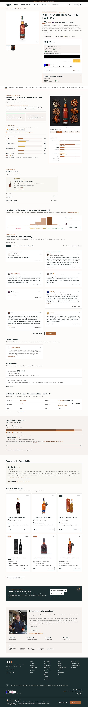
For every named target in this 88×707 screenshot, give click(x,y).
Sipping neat (20, 129)
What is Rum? (47, 663)
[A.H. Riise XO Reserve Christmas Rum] (69, 546)
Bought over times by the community (52, 53)
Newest (80, 245)
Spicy (7, 138)
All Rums (32, 663)
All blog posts (47, 669)
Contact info (73, 667)
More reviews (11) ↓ (38, 333)
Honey (10, 153)
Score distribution (30, 87)
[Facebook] (7, 672)
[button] (22, 27)
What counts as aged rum (23, 481)
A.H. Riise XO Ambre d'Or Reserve (68, 517)
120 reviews (66, 563)
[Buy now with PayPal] (76, 60)
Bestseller (32, 665)
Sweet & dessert (11, 129)
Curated (68, 245)
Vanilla (7, 141)
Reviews (59, 665)
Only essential (63, 702)
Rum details (62, 87)
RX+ (58, 674)
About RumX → (35, 630)
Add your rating (73, 227)
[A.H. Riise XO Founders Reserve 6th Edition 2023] (18, 546)
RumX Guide (81, 87)
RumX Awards (33, 670)
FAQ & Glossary (47, 665)
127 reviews (41, 523)
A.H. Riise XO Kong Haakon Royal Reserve (42, 518)
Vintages (46, 676)
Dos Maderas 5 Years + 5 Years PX (42, 558)
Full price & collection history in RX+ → (53, 441)
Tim (50, 253)
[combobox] (57, 4)
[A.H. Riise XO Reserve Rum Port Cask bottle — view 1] (8, 47)
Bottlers (45, 674)
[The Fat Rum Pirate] (9, 347)
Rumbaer (52, 312)
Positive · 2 (15, 245)
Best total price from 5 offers (51, 51)
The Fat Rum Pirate (15, 347)
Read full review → (12, 356)
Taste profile (11, 87)
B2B (58, 670)
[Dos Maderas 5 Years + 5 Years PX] (44, 546)
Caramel (10, 143)
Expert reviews (46, 87)
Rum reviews (39, 87)
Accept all (75, 702)
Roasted (64, 154)
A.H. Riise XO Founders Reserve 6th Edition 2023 (17, 558)
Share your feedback (75, 665)
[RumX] (8, 5)
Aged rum (13, 481)
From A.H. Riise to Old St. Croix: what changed (19, 477)
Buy (6, 87)
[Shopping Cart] (81, 4)
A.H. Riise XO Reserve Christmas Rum (69, 558)
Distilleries (46, 672)
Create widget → (22, 411)
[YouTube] (13, 672)
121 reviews (66, 523)
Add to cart (62, 56)
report (65, 405)
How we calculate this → (11, 386)
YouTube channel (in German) (36, 633)
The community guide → (27, 132)
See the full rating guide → (73, 212)
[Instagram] (10, 672)
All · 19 (8, 245)
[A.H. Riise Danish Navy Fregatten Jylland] (18, 505)
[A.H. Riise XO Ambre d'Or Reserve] (69, 505)
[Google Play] (80, 693)
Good (49, 22)
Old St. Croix (61, 400)
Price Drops (46, 679)
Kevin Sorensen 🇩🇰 (15, 273)
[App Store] (77, 693)
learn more (60, 405)
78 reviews (15, 523)
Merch (31, 672)
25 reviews (15, 563)
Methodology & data (62, 667)
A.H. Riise (22, 403)
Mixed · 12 (23, 245)
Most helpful (74, 245)
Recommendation (20, 87)
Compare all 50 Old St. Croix (15, 577)
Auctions (32, 669)
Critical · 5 (30, 245)
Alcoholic (10, 148)
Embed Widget (61, 672)
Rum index (46, 678)
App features (60, 669)
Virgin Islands (23, 400)
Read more (49, 303)
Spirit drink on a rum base (49, 12)
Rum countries (47, 670)
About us (59, 663)
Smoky (10, 145)
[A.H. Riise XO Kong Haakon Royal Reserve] (44, 505)
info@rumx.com (10, 669)
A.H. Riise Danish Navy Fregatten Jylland (16, 518)
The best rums (33, 667)
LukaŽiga (52, 291)
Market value (55, 87)
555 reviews (41, 563)
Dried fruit (10, 150)
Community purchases (72, 87)
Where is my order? (75, 663)
